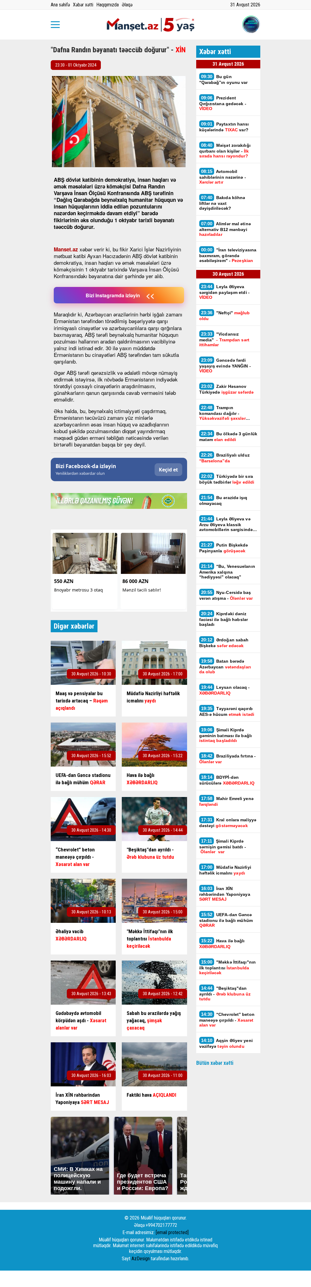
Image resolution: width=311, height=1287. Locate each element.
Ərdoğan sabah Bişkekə (224, 642)
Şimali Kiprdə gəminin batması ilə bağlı (225, 735)
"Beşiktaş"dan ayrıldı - (225, 993)
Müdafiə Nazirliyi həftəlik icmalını (225, 869)
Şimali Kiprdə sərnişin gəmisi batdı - (222, 846)
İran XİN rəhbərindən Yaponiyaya (224, 894)
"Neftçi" (224, 315)
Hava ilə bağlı (222, 943)
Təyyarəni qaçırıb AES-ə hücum (226, 711)
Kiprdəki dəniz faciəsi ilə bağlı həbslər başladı (223, 619)
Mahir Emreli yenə (226, 801)
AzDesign (141, 1258)
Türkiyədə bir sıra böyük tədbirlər (227, 479)
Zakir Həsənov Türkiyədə (226, 389)
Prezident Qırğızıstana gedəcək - (222, 103)
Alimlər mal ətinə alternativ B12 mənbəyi (225, 229)
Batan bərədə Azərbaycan (225, 666)
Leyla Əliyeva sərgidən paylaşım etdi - (224, 292)
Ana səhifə (60, 5)
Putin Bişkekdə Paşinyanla (223, 547)
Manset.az (66, 249)
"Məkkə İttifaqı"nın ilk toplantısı (227, 967)
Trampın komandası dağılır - (222, 413)
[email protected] (172, 1232)
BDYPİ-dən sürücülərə (227, 780)
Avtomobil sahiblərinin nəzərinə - (222, 177)
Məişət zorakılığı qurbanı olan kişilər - (225, 150)
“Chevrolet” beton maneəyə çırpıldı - (227, 1019)
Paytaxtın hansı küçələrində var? (224, 126)
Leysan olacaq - (224, 690)
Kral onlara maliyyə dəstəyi (228, 822)
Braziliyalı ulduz (224, 457)
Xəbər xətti (83, 5)
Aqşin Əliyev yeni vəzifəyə (226, 1043)
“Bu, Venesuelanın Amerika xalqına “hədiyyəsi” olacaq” (227, 571)
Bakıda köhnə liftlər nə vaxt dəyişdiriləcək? (222, 203)
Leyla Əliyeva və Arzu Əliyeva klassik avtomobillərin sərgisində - (227, 524)
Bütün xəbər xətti (215, 1063)
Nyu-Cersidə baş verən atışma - (226, 595)
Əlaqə (127, 5)
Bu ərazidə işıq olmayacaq (223, 500)
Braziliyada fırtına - (227, 758)
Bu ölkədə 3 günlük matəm (228, 436)
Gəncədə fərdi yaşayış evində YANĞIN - (225, 365)
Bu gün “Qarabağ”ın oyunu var (223, 79)
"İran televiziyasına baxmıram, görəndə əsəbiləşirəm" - (228, 255)
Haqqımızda (107, 5)
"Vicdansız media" (224, 339)
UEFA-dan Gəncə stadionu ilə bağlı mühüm (226, 920)
